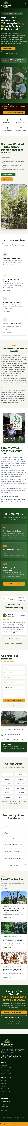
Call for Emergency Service (14, 112)
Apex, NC (3, 1083)
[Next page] (21, 638)
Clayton (21, 797)
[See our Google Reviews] (10, 1056)
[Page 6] (16, 638)
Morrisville (21, 779)
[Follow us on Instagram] (2, 1056)
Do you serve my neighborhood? (12, 858)
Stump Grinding (5, 1070)
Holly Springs (7, 783)
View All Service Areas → (8, 1094)
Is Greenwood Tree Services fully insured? (12, 845)
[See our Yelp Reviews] (14, 1056)
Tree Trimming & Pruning (7, 1067)
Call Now (7, 179)
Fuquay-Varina (21, 783)
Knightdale (7, 797)
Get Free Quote (8, 48)
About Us (6, 1121)
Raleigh (7, 779)
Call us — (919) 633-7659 (19, 801)
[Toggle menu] (25, 4)
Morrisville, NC (5, 1088)
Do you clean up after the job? (11, 839)
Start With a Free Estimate (14, 584)
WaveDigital (19, 1118)
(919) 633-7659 (17, 400)
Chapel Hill (21, 792)
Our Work (11, 1121)
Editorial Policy (21, 1121)
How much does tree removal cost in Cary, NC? (13, 825)
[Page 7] (17, 638)
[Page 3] (12, 638)
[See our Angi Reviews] (19, 1056)
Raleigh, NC (4, 1086)
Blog (15, 1121)
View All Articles (5, 888)
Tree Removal (4, 1065)
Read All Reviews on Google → (14, 643)
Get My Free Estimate (14, 700)
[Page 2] (11, 638)
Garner (7, 788)
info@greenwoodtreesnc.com (9, 1104)
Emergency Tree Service (7, 1073)
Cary (7, 774)
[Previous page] (6, 638)
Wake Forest (20, 788)
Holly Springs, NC (5, 1091)
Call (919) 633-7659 (11, 53)
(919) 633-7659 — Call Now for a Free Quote (15, 1124)
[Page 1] (9, 638)
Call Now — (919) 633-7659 (13, 1012)
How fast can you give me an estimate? (11, 852)
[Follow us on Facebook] (6, 1056)
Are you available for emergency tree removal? (12, 832)
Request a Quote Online (11, 1017)
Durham (7, 792)
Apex (20, 774)
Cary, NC (3, 1080)
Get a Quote (6, 267)
